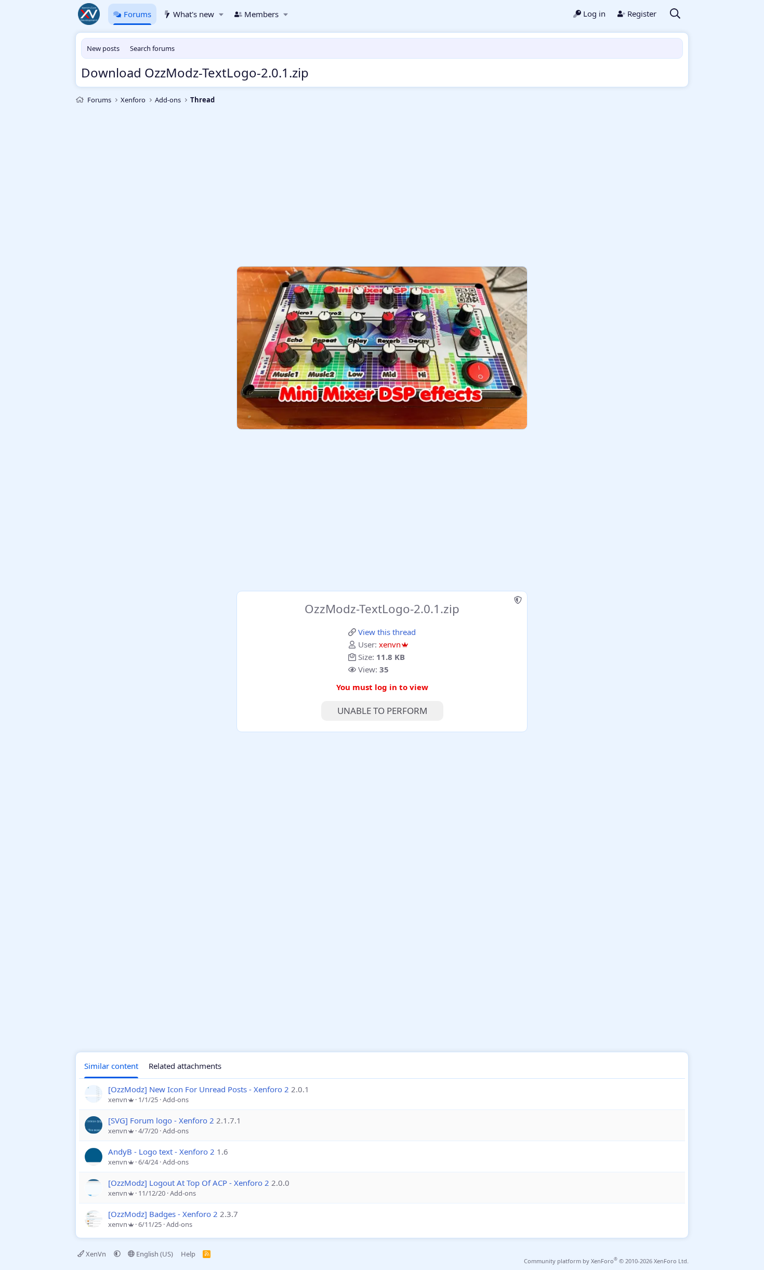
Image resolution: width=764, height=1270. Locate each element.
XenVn (96, 1254)
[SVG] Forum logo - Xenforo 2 (161, 1120)
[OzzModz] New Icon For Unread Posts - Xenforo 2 (198, 1089)
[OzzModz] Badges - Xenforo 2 (163, 1214)
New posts (103, 48)
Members (261, 14)
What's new (193, 14)
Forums (137, 14)
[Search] (675, 14)
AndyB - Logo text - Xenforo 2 (161, 1151)
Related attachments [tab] (185, 1066)
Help (188, 1254)
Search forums (152, 48)
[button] (221, 14)
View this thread (387, 632)
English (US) (154, 1254)
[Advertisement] (382, 185)
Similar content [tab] (111, 1066)
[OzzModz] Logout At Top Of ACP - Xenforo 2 (188, 1183)
